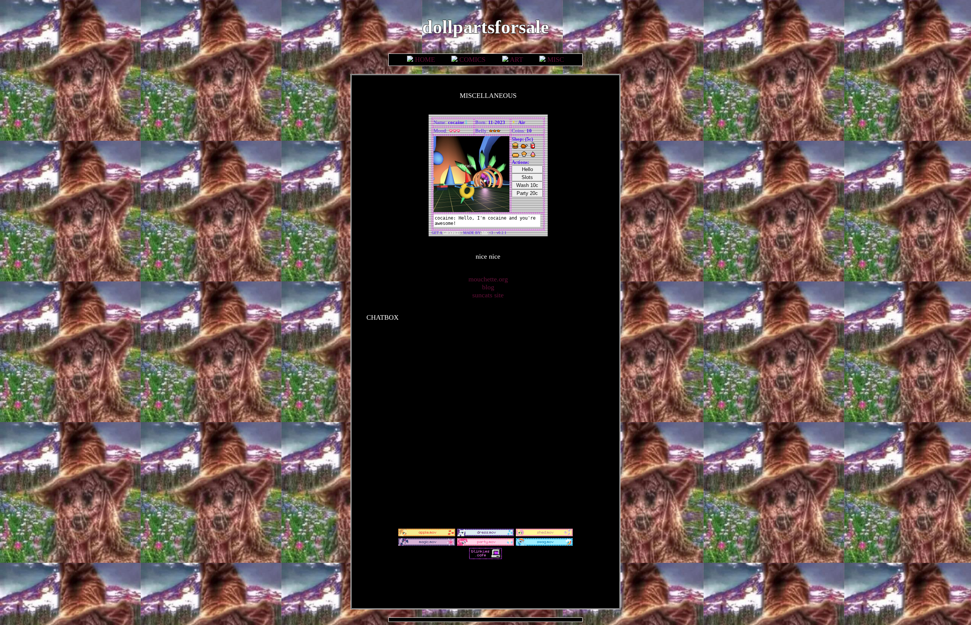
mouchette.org (488, 279)
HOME (425, 59)
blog (488, 287)
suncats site (488, 295)
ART (516, 59)
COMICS (472, 59)
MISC (555, 59)
